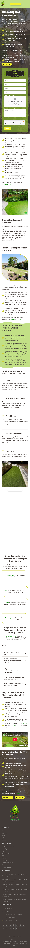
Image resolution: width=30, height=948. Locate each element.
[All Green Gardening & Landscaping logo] (3, 4)
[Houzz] (10, 925)
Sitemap (4, 831)
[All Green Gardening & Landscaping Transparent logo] (15, 813)
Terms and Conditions (15, 936)
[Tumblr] (3, 928)
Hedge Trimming (6, 867)
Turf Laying (5, 858)
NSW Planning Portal (10, 636)
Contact (18, 793)
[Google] (13, 925)
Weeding (4, 860)
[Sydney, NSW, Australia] (3, 920)
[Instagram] (16, 925)
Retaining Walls (10, 575)
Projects (22, 319)
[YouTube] (6, 925)
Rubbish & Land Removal (8, 856)
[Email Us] (3, 911)
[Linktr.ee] (10, 928)
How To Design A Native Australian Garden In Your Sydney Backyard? (14, 880)
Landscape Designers (8, 846)
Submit (7, 128)
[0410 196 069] (3, 908)
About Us (4, 833)
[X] (6, 928)
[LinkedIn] (16, 928)
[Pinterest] (20, 925)
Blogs (3, 835)
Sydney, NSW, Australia (11, 921)
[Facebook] (3, 925)
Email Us (7, 911)
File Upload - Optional (9, 95)
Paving (5, 590)
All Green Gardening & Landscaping (17, 941)
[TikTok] (23, 925)
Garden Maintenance (8, 862)
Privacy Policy (15, 940)
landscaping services (7, 184)
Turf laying (8, 618)
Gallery (13, 319)
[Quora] (13, 928)
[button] (28, 4)
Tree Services (5, 865)
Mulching (6, 602)
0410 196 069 (8, 908)
